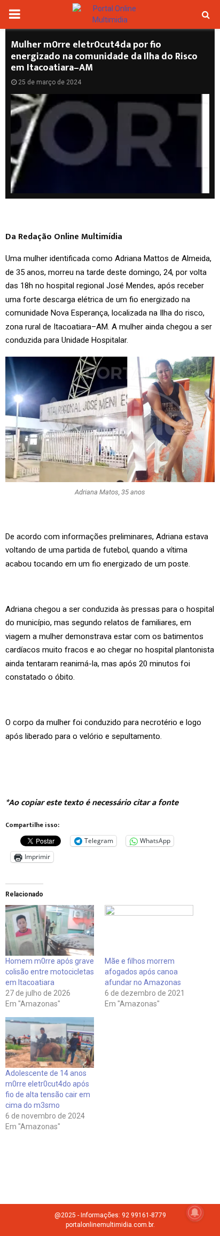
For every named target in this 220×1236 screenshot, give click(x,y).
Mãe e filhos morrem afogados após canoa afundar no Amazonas (143, 972)
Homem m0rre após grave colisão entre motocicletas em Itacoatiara (49, 972)
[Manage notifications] (194, 1212)
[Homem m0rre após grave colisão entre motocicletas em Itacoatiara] (49, 930)
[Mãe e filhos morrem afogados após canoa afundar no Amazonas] (149, 930)
